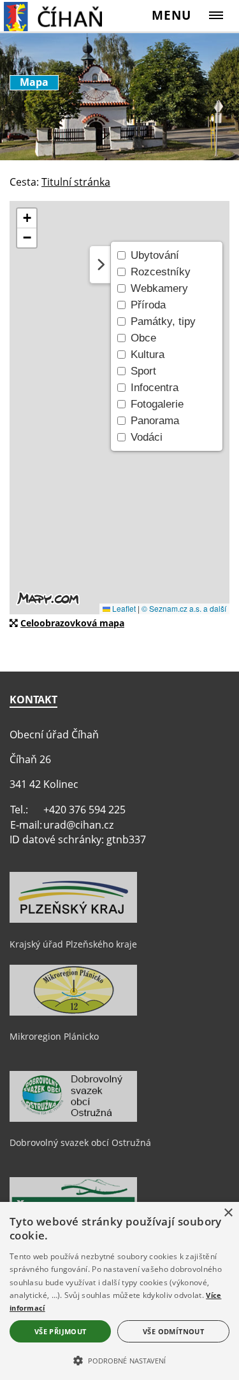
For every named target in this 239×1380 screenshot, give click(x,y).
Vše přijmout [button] (60, 1331)
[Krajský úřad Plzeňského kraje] (73, 920)
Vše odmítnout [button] (173, 1331)
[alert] (119, 1291)
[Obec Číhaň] (67, 15)
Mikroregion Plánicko (54, 1036)
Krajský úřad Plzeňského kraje (73, 944)
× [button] (228, 1213)
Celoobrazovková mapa (72, 623)
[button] (119, 1359)
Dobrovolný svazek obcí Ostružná (80, 1142)
